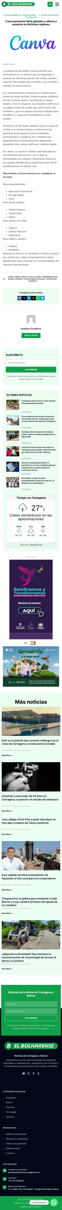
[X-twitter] (38, 1073)
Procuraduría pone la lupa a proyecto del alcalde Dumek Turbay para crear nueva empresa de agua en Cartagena (38, 418)
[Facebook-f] (33, 1073)
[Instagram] (28, 1073)
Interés (25, 15)
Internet (19, 279)
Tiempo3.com (36, 545)
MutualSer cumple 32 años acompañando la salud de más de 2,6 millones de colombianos (37, 480)
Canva (10, 277)
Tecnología (51, 279)
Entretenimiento (13, 15)
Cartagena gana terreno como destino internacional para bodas (38, 402)
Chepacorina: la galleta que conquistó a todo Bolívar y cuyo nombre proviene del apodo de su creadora (30, 902)
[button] (50, 4)
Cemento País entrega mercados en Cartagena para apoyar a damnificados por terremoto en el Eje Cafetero (38, 449)
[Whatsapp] (54, 1202)
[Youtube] (23, 1073)
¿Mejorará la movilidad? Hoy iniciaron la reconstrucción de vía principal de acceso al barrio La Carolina (29, 957)
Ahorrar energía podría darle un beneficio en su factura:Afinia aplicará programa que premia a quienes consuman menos (38, 466)
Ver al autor (30, 335)
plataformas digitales (34, 279)
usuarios (32, 281)
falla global (35, 277)
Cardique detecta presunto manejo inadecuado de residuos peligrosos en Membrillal (38, 434)
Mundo (33, 15)
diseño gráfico (21, 277)
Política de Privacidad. (34, 379)
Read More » (7, 755)
